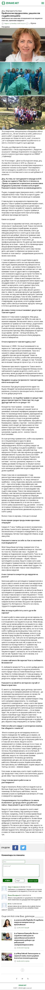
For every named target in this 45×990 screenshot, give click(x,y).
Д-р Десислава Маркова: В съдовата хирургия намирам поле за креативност (28, 922)
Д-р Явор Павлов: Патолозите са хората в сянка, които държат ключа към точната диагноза (27, 956)
